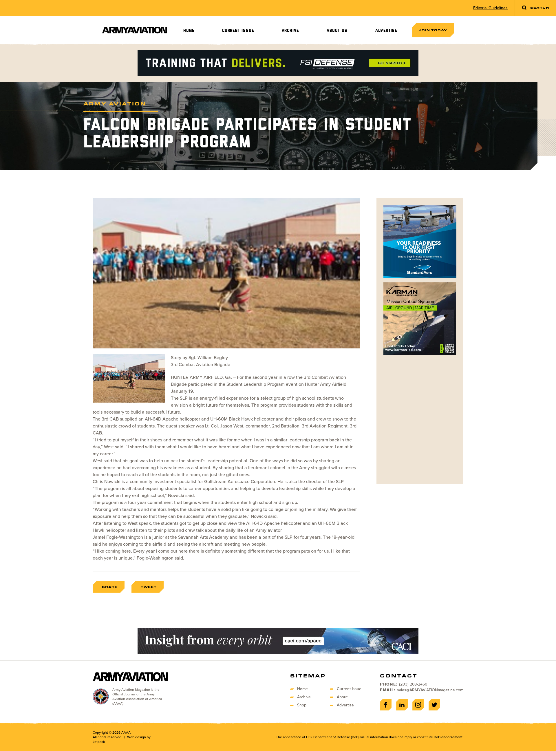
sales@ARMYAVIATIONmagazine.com (430, 690)
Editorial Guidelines (490, 8)
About (342, 697)
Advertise (386, 30)
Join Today (433, 30)
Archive (290, 30)
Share (110, 587)
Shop (301, 705)
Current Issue (238, 30)
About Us (337, 30)
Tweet (149, 587)
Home (188, 30)
